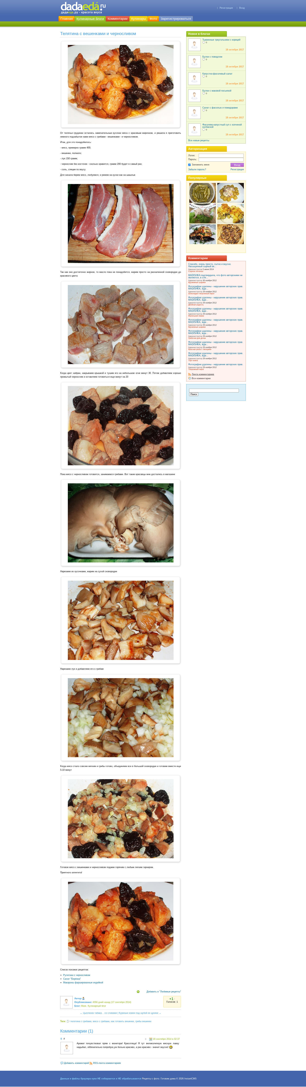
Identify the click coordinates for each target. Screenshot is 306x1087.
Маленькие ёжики (196, 316)
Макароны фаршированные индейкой (83, 982)
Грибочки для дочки (197, 338)
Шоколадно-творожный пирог (201, 293)
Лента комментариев (203, 374)
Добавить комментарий (76, 1063)
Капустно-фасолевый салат (217, 73)
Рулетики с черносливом (76, 975)
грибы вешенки (143, 1021)
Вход (242, 8)
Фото (153, 19)
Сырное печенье (195, 271)
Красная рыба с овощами (199, 349)
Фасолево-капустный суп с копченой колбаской (222, 125)
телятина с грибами (80, 1021)
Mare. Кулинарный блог (93, 1006)
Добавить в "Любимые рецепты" (164, 991)
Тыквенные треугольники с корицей (221, 39)
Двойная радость (196, 305)
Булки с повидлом (212, 56)
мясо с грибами (101, 1021)
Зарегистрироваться (176, 19)
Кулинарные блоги (90, 19)
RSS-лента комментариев (107, 1063)
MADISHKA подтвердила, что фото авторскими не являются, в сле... (215, 276)
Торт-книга (193, 360)
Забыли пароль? (197, 169)
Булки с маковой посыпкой (216, 90)
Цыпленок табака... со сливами (100, 1013)
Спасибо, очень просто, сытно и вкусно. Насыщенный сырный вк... (209, 265)
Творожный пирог (196, 369)
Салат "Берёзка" (72, 978)
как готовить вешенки (122, 1021)
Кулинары (138, 19)
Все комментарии (201, 378)
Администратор (195, 269)
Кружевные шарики (197, 282)
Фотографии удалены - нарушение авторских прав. (215, 364)
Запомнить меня (200, 164)
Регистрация (226, 8)
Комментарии (118, 19)
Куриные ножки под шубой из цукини (138, 1013)
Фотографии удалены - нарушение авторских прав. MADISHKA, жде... (215, 287)
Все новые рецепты (198, 140)
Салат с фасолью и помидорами (220, 107)
